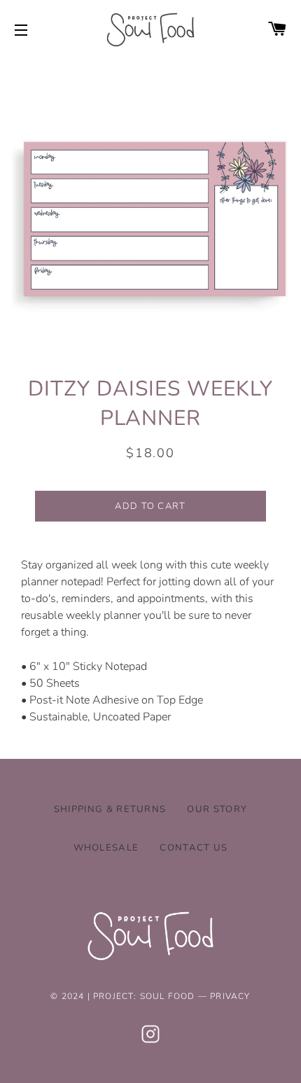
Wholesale (106, 847)
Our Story (217, 809)
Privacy (230, 996)
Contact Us (193, 847)
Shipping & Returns (110, 809)
